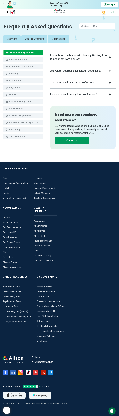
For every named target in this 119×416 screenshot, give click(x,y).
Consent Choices (39, 403)
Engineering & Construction (15, 183)
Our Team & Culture (12, 227)
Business (7, 178)
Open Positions (10, 237)
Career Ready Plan (11, 296)
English (6, 188)
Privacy (19, 403)
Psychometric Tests (12, 301)
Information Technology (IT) (15, 198)
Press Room (8, 257)
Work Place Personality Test (18, 316)
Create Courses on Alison (48, 301)
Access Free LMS (44, 286)
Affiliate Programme (46, 291)
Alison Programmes (12, 267)
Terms (27, 403)
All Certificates (40, 226)
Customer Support (44, 362)
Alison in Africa (10, 262)
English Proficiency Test (16, 321)
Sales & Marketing (42, 193)
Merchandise (43, 341)
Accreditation (40, 221)
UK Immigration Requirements (50, 331)
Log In (112, 12)
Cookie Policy (53, 403)
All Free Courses (41, 236)
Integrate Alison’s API (46, 311)
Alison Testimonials (43, 241)
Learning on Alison (11, 247)
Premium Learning (42, 255)
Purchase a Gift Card (43, 260)
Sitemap (65, 403)
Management (40, 183)
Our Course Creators (12, 242)
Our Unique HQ (9, 232)
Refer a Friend (43, 321)
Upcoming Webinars (46, 336)
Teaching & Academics (44, 198)
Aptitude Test (12, 306)
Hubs (36, 251)
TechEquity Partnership (47, 326)
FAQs (37, 357)
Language (38, 178)
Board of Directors (11, 222)
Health (6, 193)
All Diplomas (39, 231)
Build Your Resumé (11, 286)
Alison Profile (43, 296)
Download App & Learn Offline (50, 306)
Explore (2, 12)
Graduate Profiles (42, 246)
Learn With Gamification (47, 316)
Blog (5, 252)
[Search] (5, 9)
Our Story (7, 217)
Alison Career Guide (12, 291)
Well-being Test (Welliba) (17, 311)
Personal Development (44, 188)
